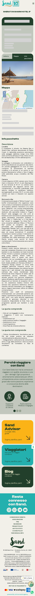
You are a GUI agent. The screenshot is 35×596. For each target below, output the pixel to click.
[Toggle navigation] (33, 3)
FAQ (17, 522)
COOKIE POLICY (17, 531)
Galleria (6, 56)
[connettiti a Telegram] (20, 510)
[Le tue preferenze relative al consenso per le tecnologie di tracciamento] (33, 447)
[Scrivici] (25, 510)
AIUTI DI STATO (17, 528)
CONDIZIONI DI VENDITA (17, 517)
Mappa (16, 56)
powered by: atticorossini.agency (17, 594)
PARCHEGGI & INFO (17, 533)
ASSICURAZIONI (17, 519)
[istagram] (9, 510)
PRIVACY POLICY (17, 526)
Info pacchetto (28, 57)
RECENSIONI (17, 524)
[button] (4, 73)
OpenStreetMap (21, 108)
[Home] (11, 3)
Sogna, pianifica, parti (13, 439)
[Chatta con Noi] (14, 510)
